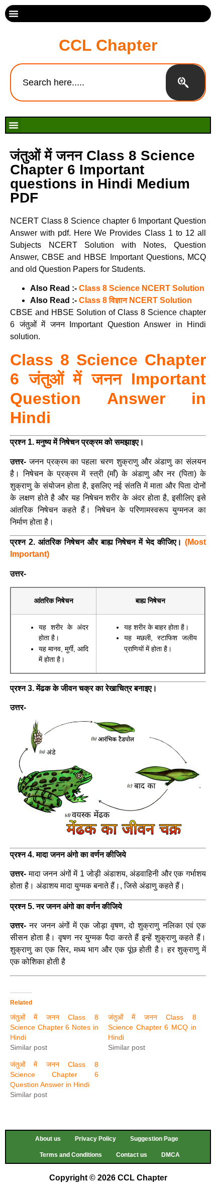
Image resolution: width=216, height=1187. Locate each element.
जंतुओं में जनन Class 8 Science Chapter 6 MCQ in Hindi (152, 1027)
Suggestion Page (154, 1138)
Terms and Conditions (71, 1154)
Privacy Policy (95, 1138)
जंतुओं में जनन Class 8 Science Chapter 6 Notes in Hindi (54, 1027)
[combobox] (88, 82)
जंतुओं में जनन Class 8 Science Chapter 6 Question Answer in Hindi (54, 1074)
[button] (13, 13)
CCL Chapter (108, 45)
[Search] (185, 82)
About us (48, 1138)
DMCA (170, 1154)
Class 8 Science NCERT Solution (141, 288)
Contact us (131, 1154)
